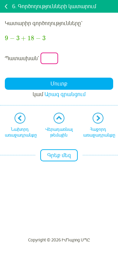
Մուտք (59, 83)
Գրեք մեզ (59, 155)
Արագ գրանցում (65, 94)
